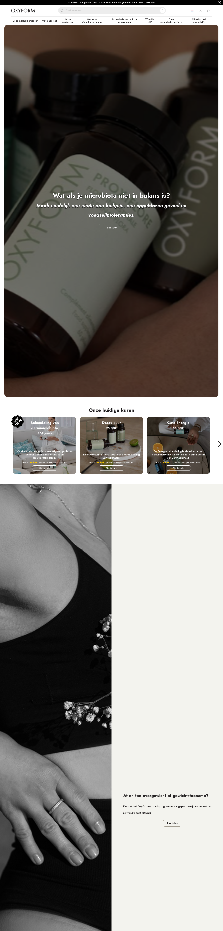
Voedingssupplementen (25, 20)
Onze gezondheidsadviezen (171, 20)
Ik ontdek (111, 227)
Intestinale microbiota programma (124, 20)
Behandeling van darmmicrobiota (44, 425)
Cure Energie (178, 422)
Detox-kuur (111, 422)
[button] (219, 443)
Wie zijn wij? (149, 20)
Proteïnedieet (49, 20)
